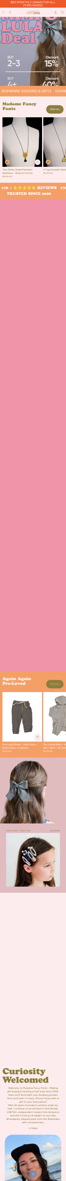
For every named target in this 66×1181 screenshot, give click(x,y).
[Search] (10, 12)
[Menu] (3, 12)
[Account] (55, 12)
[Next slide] (60, 722)
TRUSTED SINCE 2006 (26, 193)
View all (55, 109)
